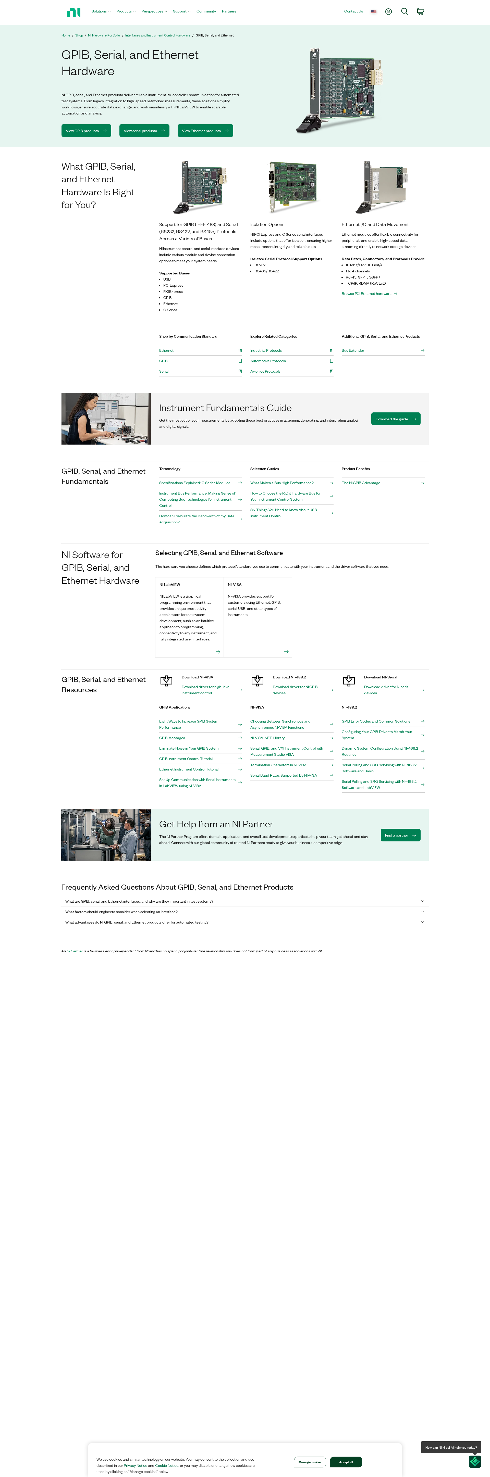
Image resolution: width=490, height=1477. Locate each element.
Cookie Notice (166, 1465)
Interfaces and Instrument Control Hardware (158, 35)
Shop (79, 35)
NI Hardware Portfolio (104, 35)
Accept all (346, 1461)
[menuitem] (101, 12)
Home (66, 35)
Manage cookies (310, 1461)
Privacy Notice (135, 1465)
